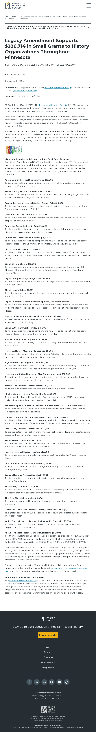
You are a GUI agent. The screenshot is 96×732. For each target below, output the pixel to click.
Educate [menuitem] (48, 657)
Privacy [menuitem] (15, 727)
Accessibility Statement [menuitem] (75, 727)
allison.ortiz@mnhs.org (25, 91)
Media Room (12, 17)
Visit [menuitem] (48, 647)
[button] (88, 5)
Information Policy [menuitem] (27, 727)
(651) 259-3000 (40, 698)
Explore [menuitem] (48, 652)
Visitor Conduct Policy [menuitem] (57, 727)
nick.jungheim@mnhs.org (57, 87)
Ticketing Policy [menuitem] (41, 727)
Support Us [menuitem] (48, 667)
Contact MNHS (55, 698)
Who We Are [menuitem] (48, 662)
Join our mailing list (48, 635)
